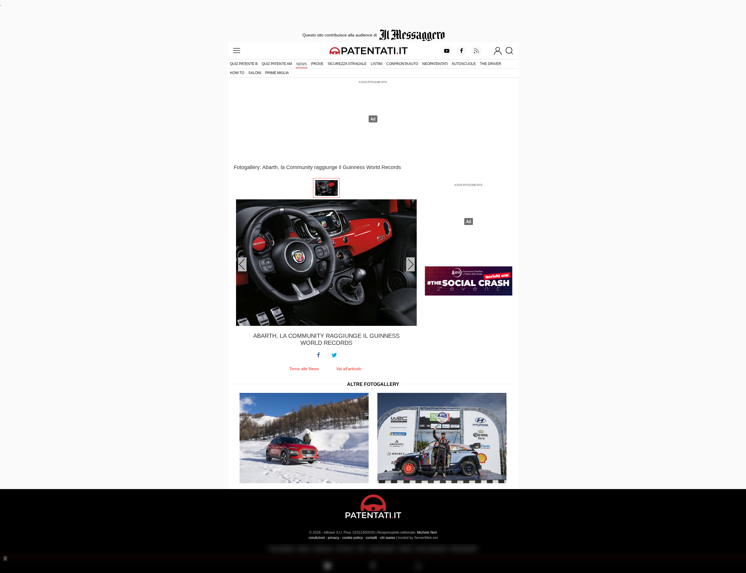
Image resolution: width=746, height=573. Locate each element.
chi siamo (387, 538)
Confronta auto (402, 64)
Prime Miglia (277, 73)
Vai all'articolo (348, 368)
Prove (317, 64)
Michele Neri (427, 532)
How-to (237, 73)
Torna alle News (304, 368)
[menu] (236, 50)
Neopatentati (435, 64)
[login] (497, 50)
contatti (371, 538)
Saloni (254, 73)
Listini (376, 64)
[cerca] (511, 50)
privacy (333, 538)
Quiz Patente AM (277, 64)
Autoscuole (464, 64)
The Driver (490, 64)
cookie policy (352, 538)
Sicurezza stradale (347, 64)
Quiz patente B (244, 64)
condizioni (317, 538)
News (301, 64)
